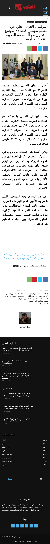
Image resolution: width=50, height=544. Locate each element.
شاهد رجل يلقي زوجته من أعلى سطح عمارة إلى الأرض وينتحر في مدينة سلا (14, 296)
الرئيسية (45, 19)
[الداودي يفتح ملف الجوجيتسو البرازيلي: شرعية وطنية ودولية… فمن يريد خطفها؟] (41, 397)
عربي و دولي (30, 22)
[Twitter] (40, 48)
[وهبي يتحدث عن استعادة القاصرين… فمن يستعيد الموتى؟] (41, 364)
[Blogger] (36, 525)
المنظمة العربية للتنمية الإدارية (38, 266)
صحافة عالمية (39, 22)
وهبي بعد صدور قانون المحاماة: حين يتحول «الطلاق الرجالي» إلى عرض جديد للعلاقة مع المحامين (16, 375)
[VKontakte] (13, 525)
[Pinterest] (34, 48)
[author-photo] (25, 324)
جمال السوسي (7, 43)
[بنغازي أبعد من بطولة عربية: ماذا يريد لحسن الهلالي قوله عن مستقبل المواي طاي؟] (41, 410)
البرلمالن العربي (24, 266)
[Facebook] (45, 48)
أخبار (38, 19)
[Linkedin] (22, 525)
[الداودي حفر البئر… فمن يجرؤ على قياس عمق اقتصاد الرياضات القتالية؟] (41, 422)
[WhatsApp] (29, 48)
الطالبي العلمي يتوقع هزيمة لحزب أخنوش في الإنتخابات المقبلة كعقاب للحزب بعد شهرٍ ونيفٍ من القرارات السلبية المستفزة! (37, 299)
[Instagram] (26, 525)
